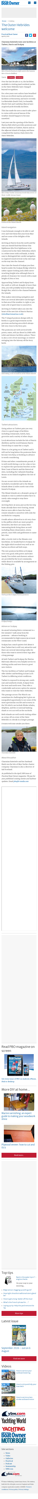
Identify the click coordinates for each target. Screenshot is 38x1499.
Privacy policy (13, 1489)
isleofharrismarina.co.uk (12, 314)
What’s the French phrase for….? (16, 1302)
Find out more (19, 1359)
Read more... (19, 1155)
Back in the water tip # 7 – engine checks (26, 1278)
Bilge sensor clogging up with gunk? (17, 1290)
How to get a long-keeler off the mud (17, 1299)
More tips (19, 1313)
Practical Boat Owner (10, 34)
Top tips (7, 1273)
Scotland (19, 77)
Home (4, 21)
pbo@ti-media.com (20, 781)
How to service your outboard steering (24, 1372)
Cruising (11, 21)
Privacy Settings (24, 1489)
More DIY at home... (16, 1089)
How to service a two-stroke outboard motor (25, 1398)
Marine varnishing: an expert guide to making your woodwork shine (18, 1116)
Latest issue (10, 1321)
